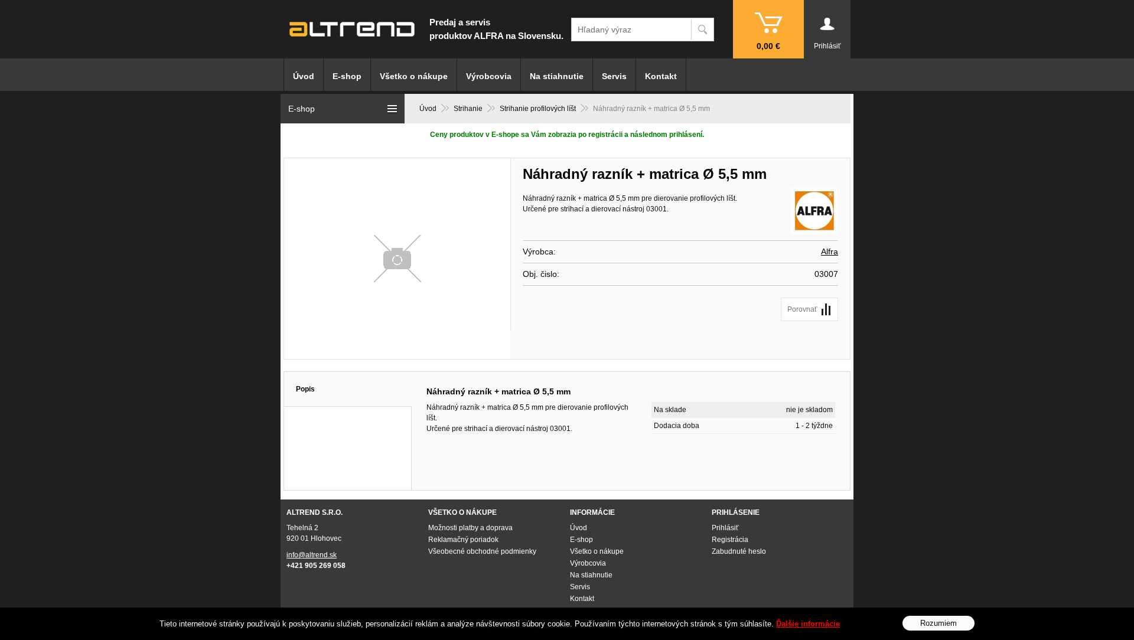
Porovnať (802, 309)
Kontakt (661, 76)
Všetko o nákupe (414, 76)
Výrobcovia (488, 76)
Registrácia (730, 539)
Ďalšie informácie (808, 623)
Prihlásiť (725, 528)
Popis (305, 389)
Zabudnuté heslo (739, 551)
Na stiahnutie (557, 76)
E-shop (347, 76)
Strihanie (468, 109)
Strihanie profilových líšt (538, 109)
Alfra (829, 251)
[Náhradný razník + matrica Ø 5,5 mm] (397, 258)
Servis (614, 76)
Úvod (427, 109)
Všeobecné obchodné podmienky (482, 551)
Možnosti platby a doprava (470, 528)
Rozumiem (938, 622)
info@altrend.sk (311, 555)
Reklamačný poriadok (463, 539)
